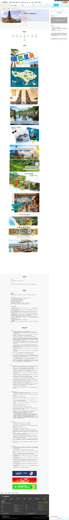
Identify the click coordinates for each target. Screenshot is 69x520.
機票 (16, 2)
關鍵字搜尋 (48, 4)
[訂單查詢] (62, 2)
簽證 (25, 2)
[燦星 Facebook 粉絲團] (41, 496)
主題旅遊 (22, 2)
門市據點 (17, 498)
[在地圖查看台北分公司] (19, 505)
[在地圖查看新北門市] (43, 505)
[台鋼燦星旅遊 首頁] (5, 496)
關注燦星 (56, 0)
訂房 (29, 2)
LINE (22, 505)
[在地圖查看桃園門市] (19, 507)
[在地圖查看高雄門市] (19, 511)
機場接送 (39, 2)
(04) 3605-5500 (16, 509)
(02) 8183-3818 (16, 505)
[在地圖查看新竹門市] (43, 507)
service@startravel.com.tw (32, 513)
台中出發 (32, 2)
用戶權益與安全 (37, 498)
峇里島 (9, 8)
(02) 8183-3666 (6, 513)
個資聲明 (59, 38)
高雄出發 (36, 2)
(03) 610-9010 (40, 507)
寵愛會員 (30, 498)
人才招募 (24, 498)
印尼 (6, 8)
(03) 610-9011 (16, 507)
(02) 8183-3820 (40, 505)
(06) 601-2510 (40, 509)
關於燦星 (5, 498)
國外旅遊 (14, 2)
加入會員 (60, 0)
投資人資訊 (11, 498)
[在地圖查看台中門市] (19, 509)
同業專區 (67, 0)
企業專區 (64, 0)
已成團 (54, 6)
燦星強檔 (10, 2)
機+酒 (19, 2)
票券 (27, 2)
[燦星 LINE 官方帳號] (43, 496)
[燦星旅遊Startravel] (4, 2)
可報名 (57, 6)
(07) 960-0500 (16, 511)
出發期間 (33, 4)
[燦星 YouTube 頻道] (45, 496)
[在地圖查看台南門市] (43, 509)
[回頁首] (48, 516)
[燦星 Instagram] (47, 496)
